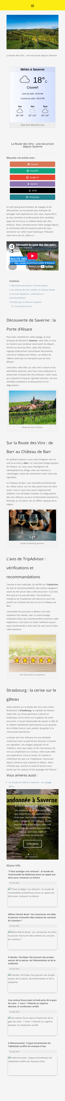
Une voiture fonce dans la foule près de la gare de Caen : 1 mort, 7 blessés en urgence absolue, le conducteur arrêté (32, 1003)
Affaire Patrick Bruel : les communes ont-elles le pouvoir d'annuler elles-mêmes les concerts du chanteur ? (32, 917)
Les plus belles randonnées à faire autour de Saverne (32, 804)
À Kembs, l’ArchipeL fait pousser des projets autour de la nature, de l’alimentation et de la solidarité (31, 960)
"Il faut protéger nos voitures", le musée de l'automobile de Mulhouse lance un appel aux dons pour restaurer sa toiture (31, 874)
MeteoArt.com (37, 125)
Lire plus (32, 844)
